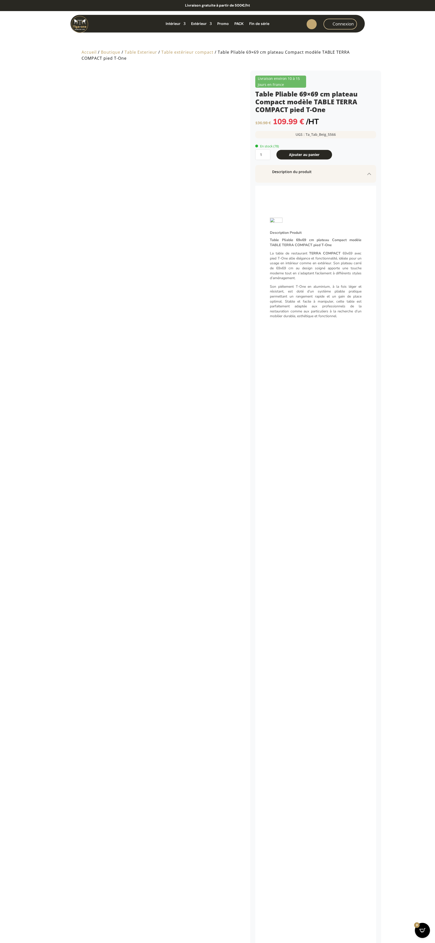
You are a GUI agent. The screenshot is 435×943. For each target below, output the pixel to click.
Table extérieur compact (187, 52)
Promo (223, 24)
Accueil (89, 52)
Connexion (343, 24)
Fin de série (259, 24)
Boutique (110, 52)
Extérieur (199, 24)
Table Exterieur (141, 52)
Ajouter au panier (304, 154)
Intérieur (173, 24)
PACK (239, 24)
